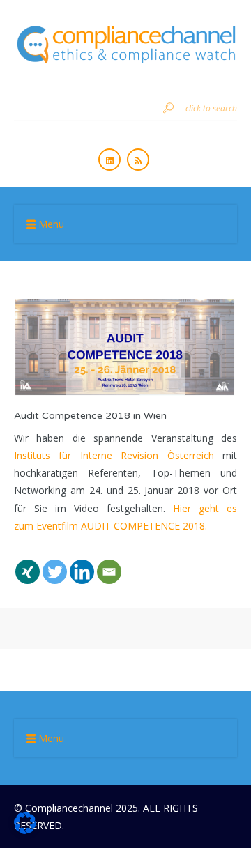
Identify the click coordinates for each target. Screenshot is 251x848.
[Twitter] (55, 563)
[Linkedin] (82, 563)
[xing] (27, 563)
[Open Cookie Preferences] (25, 830)
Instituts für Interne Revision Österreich (114, 455)
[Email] (109, 563)
